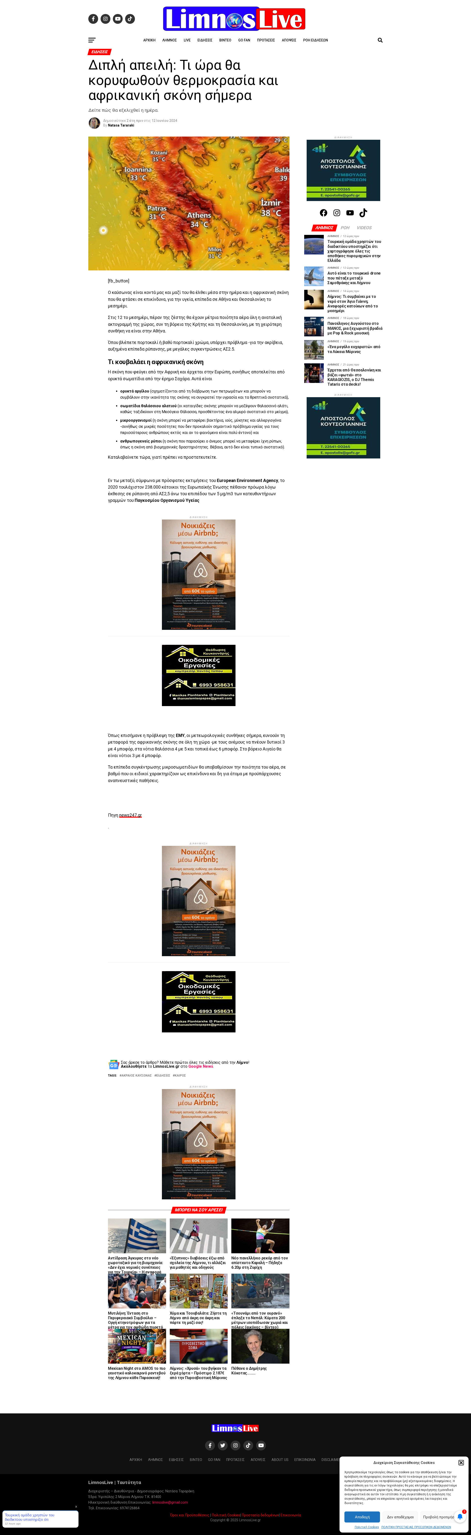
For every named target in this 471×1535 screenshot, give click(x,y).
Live (187, 40)
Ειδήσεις (204, 40)
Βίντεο (225, 40)
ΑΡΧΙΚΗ (149, 40)
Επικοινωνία (291, 1515)
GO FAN (244, 40)
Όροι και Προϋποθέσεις (189, 1515)
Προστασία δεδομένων (260, 1515)
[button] (461, 1462)
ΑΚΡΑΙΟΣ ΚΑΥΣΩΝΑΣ (136, 1075)
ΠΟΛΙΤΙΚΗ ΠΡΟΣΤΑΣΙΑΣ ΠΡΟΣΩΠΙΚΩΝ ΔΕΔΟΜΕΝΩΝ (416, 1527)
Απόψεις (289, 40)
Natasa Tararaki (121, 125)
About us (280, 1460)
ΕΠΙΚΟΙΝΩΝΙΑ (305, 1460)
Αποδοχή (362, 1517)
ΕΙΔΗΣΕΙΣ (163, 1075)
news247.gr (130, 815)
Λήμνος (169, 40)
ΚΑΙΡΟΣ (180, 1075)
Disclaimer (331, 1460)
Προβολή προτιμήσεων (442, 1517)
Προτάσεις (266, 40)
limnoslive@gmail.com (170, 1502)
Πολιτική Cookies (367, 1527)
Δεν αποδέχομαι (400, 1517)
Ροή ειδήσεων (315, 40)
